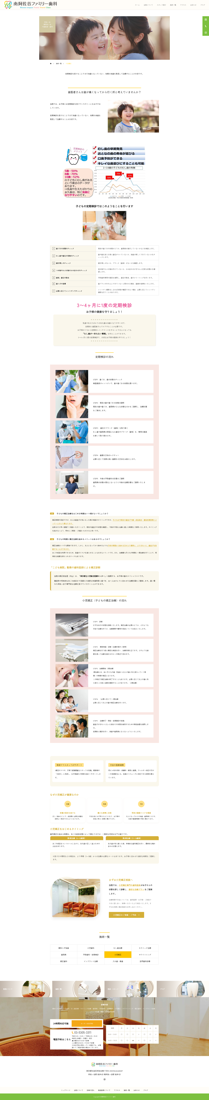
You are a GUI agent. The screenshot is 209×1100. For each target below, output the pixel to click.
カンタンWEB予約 (87, 1023)
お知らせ (193, 5)
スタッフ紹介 (161, 5)
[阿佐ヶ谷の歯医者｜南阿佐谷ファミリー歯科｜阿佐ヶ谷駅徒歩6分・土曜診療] (30, 5)
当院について (148, 5)
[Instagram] (104, 1079)
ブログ (202, 5)
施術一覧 (173, 5)
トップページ (65, 1090)
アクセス (183, 5)
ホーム (137, 5)
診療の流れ (90, 1090)
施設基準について (104, 1090)
